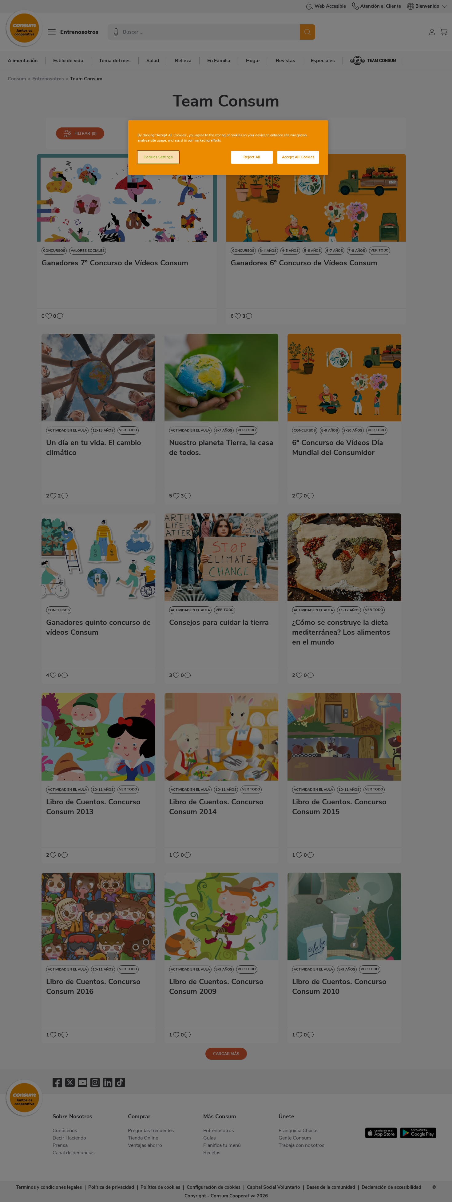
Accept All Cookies (298, 157)
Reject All (252, 157)
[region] (228, 147)
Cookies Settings (158, 157)
